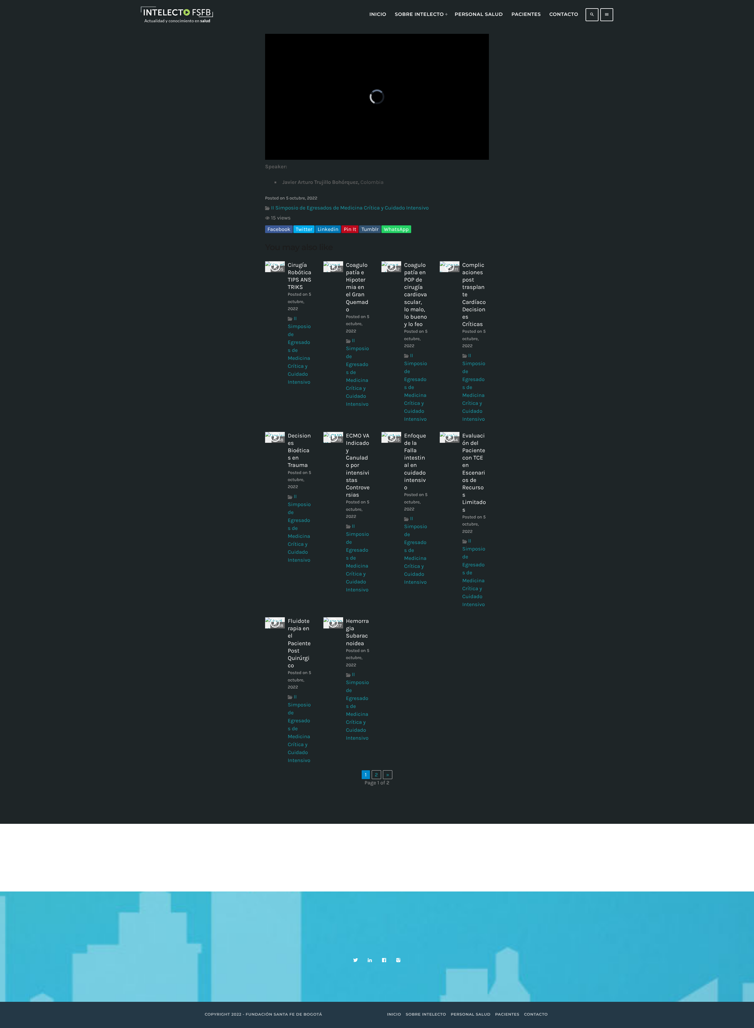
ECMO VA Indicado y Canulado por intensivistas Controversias (358, 465)
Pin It (350, 229)
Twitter (304, 229)
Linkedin (328, 229)
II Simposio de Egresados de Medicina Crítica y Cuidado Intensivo (350, 207)
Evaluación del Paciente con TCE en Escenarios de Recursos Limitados (474, 472)
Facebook (278, 229)
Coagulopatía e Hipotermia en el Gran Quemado (357, 287)
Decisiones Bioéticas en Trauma (299, 450)
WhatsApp (396, 229)
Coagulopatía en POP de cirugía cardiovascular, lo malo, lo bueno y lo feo (415, 295)
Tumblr (369, 229)
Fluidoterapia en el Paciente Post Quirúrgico (299, 643)
